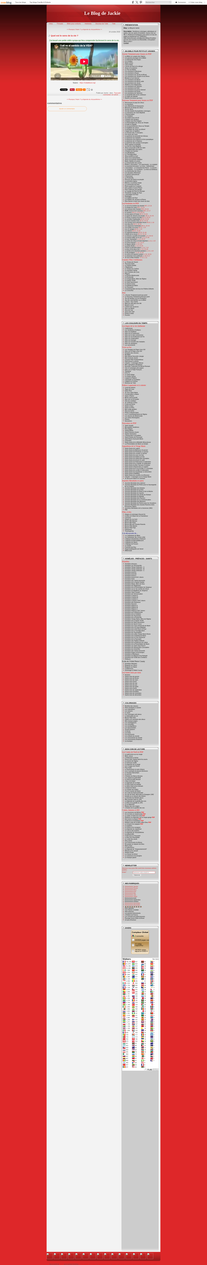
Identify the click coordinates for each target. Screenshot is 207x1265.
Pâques (127, 274)
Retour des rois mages (132, 806)
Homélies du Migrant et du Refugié (136, 656)
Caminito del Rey (130, 547)
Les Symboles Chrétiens (133, 330)
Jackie (61, 1264)
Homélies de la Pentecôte (133, 617)
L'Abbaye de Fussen (131, 544)
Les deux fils (129, 224)
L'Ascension (129, 176)
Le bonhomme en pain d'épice (135, 769)
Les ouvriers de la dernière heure (136, 222)
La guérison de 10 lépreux (133, 141)
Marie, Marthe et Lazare (132, 161)
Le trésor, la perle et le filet (133, 217)
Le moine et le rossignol (132, 827)
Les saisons (129, 711)
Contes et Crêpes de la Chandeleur (136, 516)
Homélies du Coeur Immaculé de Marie (137, 626)
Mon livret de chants (131, 358)
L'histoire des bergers (132, 119)
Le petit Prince (129, 847)
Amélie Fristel (129, 852)
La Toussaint (129, 287)
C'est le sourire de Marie (133, 791)
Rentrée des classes (131, 706)
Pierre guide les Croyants (133, 186)
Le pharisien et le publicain (133, 256)
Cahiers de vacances (132, 307)
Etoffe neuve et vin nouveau (134, 211)
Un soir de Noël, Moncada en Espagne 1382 (139, 794)
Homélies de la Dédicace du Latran (136, 642)
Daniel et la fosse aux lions (133, 98)
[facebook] (132, 2)
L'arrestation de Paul (131, 194)
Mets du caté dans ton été (133, 303)
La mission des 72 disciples (134, 133)
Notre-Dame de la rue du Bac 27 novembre (139, 468)
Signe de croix (129, 389)
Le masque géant (130, 857)
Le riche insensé (130, 242)
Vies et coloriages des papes (134, 368)
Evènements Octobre (131, 901)
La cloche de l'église (131, 761)
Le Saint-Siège (130, 375)
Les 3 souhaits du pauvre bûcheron (136, 771)
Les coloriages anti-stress (133, 714)
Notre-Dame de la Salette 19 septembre (138, 463)
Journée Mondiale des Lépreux (135, 483)
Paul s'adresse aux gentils (133, 189)
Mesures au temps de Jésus (134, 108)
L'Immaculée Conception (133, 435)
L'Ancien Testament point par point (136, 295)
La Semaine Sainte (131, 270)
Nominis (127, 675)
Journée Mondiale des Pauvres (135, 498)
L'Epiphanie (129, 267)
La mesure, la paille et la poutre (135, 236)
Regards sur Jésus (131, 665)
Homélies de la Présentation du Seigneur (138, 587)
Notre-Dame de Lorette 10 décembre (137, 470)
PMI (126, 510)
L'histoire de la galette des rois (135, 808)
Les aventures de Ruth (132, 88)
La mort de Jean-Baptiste (133, 146)
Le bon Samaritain (131, 239)
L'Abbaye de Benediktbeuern (134, 540)
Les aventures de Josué (132, 83)
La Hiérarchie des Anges (133, 60)
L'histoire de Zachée (131, 151)
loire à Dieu (129, 406)
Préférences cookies (150, 1264)
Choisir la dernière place (133, 247)
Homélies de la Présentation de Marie (137, 644)
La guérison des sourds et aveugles (136, 143)
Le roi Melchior (130, 804)
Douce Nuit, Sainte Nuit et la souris (136, 759)
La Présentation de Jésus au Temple (137, 123)
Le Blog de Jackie (102, 13)
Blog (125, 28)
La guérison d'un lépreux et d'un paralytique (139, 139)
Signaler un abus (104, 1264)
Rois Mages (129, 429)
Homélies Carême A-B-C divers (135, 600)
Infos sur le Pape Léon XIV (133, 351)
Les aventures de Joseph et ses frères (137, 76)
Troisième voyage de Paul (133, 193)
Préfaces (128, 659)
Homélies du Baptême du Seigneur (136, 590)
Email (124, 872)
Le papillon (128, 826)
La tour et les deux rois (132, 249)
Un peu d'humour (130, 920)
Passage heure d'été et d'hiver (134, 918)
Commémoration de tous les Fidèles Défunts (139, 289)
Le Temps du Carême (132, 269)
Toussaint (117, 93)
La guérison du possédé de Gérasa (136, 136)
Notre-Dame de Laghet (132, 448)
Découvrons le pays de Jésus (134, 102)
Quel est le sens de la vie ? (64, 35)
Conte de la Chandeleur (133, 821)
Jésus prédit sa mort (131, 156)
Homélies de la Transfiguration (135, 631)
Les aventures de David (132, 91)
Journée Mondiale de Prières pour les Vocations (140, 503)
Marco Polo (128, 846)
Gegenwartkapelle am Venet (134, 549)
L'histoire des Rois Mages (133, 121)
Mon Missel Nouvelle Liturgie (134, 356)
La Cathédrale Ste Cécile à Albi (135, 537)
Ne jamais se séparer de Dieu (134, 844)
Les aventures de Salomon (133, 93)
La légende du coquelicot (133, 829)
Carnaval (128, 518)
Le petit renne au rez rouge (133, 754)
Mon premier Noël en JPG (133, 799)
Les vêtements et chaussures (134, 106)
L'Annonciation (130, 114)
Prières (127, 419)
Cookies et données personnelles (130, 1264)
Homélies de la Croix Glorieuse (135, 637)
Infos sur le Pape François (133, 370)
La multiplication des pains (133, 149)
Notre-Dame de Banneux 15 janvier (136, 450)
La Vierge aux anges (131, 789)
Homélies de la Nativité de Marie (135, 636)
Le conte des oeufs (131, 839)
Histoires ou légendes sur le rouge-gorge (138, 817)
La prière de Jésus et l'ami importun (136, 241)
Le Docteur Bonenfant (132, 773)
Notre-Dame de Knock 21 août (135, 460)
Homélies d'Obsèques (132, 654)
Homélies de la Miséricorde (134, 612)
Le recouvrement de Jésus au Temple (137, 126)
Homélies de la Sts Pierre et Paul (135, 629)
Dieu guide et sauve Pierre (133, 188)
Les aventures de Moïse (132, 80)
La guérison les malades (133, 138)
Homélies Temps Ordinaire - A (134, 567)
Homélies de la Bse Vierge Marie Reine (138, 634)
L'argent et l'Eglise (131, 378)
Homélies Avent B (130, 574)
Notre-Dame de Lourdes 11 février (136, 453)
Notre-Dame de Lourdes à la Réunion (137, 475)
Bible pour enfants (74, 24)
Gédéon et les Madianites (133, 85)
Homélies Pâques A (131, 605)
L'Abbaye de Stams (131, 542)
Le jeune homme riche (132, 221)
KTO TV (127, 373)
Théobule (128, 371)
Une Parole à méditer (132, 910)
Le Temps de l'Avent (131, 262)
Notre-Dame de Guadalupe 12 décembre (138, 472)
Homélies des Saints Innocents (135, 580)
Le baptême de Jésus (132, 128)
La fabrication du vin (131, 716)
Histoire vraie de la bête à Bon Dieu (136, 822)
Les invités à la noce (131, 227)
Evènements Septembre (133, 900)
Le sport (127, 713)
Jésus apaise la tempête (133, 144)
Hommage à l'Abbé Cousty (133, 670)
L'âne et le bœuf (130, 781)
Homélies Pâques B (131, 607)
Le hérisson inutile (131, 763)
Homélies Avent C (130, 575)
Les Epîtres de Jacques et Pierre (135, 199)
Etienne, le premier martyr (133, 183)
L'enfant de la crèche (131, 758)
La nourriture (129, 104)
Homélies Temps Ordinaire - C (134, 570)
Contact (126, 43)
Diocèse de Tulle (101, 24)
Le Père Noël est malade (133, 784)
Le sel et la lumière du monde (134, 206)
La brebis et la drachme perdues (135, 251)
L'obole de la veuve (131, 234)
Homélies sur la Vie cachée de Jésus (137, 589)
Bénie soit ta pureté (131, 397)
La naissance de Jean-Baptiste (135, 113)
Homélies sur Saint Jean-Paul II (135, 646)
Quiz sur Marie (129, 308)
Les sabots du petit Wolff (133, 778)
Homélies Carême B (131, 597)
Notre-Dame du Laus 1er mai (134, 455)
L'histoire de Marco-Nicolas (134, 776)
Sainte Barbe (129, 430)
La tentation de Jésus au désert (135, 129)
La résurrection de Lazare (133, 163)
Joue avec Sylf (129, 312)
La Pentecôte (129, 178)
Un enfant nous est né (132, 118)
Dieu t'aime (128, 841)
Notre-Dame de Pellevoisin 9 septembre (138, 462)
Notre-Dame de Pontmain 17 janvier (136, 452)
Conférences (129, 669)
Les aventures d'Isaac (132, 73)
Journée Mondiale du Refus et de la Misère (139, 491)
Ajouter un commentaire (67, 109)
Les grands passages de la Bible (135, 58)
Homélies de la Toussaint (133, 639)
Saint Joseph (129, 425)
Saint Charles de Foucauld (133, 437)
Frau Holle (128, 768)
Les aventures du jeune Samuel (135, 90)
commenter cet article (111, 95)
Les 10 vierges (129, 229)
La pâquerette (129, 834)
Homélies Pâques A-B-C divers (135, 610)
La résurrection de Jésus (133, 171)
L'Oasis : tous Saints (131, 302)
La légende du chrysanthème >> (91, 29)
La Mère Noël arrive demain (134, 786)
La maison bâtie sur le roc (133, 237)
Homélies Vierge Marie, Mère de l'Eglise (138, 619)
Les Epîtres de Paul (131, 198)
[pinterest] (140, 2)
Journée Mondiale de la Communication (138, 500)
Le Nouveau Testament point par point (137, 297)
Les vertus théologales (132, 417)
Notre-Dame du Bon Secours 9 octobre (137, 465)
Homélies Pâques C (131, 609)
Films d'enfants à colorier (133, 708)
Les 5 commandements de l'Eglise (136, 414)
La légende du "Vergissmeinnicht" (136, 849)
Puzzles (127, 315)
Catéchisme (129, 328)
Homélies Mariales (131, 663)
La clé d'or (128, 774)
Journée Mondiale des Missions (135, 501)
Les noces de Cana (131, 134)
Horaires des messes (132, 353)
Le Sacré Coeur (130, 284)
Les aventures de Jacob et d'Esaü (136, 75)
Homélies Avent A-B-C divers (134, 577)
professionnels (135, 916)
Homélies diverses (131, 564)
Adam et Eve (129, 63)
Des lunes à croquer (131, 819)
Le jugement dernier (131, 232)
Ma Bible (128, 354)
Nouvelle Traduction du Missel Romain (137, 366)
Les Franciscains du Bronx (133, 842)
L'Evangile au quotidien (132, 380)
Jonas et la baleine (131, 68)
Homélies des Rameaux (133, 602)
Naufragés (128, 196)
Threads (60, 24)
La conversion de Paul (132, 184)
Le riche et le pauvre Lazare (134, 254)
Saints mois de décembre (133, 695)
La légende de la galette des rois (135, 801)
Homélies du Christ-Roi (132, 649)
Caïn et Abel (129, 65)
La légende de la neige (132, 783)
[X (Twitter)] (136, 2)
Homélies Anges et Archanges (134, 652)
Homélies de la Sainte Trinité (134, 621)
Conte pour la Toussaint (132, 836)
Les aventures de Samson (133, 86)
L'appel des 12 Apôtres (132, 131)
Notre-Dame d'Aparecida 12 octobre (136, 467)
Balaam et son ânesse (132, 78)
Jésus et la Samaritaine (132, 158)
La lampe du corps (131, 207)
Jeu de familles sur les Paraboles (135, 298)
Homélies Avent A (130, 572)
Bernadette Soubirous (132, 427)
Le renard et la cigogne (132, 824)
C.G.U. (114, 1264)
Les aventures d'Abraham (133, 71)
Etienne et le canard (131, 851)
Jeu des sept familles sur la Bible (135, 300)
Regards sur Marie (131, 667)
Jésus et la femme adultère (133, 159)
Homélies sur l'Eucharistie (133, 565)
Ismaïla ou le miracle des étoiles (135, 796)
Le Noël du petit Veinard (133, 779)
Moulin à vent (129, 305)
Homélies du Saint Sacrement (134, 622)
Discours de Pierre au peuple (134, 179)
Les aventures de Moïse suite (134, 81)
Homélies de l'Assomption (133, 632)
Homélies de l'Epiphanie (133, 585)
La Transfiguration (131, 154)
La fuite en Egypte (131, 124)
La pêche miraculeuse (132, 174)
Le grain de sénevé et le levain (135, 216)
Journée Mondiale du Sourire (134, 493)
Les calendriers (130, 709)
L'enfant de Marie (130, 788)
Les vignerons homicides (133, 226)
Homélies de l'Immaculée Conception (137, 647)
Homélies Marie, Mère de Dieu (135, 584)
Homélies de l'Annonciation (134, 594)
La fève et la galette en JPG (134, 803)
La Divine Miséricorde (132, 275)
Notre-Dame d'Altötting (132, 473)
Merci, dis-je (129, 756)
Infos (51, 24)
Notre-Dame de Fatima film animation (137, 458)
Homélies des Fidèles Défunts (134, 641)
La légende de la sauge (132, 764)
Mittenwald (128, 550)
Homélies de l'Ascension (133, 616)
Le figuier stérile (130, 244)
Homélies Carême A (131, 595)
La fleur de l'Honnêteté (132, 837)
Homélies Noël (130, 579)
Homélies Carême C (131, 599)
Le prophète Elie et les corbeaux (135, 95)
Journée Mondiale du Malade (134, 496)
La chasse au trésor (131, 854)
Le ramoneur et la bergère (133, 856)
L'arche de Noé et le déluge (134, 66)
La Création (128, 61)
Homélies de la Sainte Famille (134, 582)
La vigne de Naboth (131, 96)
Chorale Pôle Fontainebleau (134, 359)
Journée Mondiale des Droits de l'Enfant (138, 495)
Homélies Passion (131, 604)
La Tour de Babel (130, 70)
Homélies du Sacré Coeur (133, 624)
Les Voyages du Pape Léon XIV (135, 349)
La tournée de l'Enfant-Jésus (134, 798)
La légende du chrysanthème (134, 832)
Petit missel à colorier (132, 361)
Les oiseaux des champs (133, 209)
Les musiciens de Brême (133, 812)
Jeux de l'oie (129, 310)
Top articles (84, 1264)
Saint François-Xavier (132, 432)
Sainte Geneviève (130, 434)
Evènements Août (130, 898)
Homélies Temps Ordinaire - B (134, 569)
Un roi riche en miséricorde (133, 814)
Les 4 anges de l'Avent (132, 766)
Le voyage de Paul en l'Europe (135, 191)
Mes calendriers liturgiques (133, 364)
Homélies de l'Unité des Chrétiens (136, 657)
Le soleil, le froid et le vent (133, 816)
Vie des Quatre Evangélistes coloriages (137, 111)
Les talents (128, 231)
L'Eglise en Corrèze (131, 381)
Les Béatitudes (130, 153)
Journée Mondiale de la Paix (134, 490)
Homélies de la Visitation (133, 614)
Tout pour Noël (129, 264)
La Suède (128, 545)
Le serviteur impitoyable (132, 219)
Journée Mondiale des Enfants (135, 488)
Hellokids (88, 24)
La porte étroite (130, 246)
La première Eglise (131, 181)
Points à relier (129, 313)
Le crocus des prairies (132, 831)
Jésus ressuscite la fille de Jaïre (135, 148)
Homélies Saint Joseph (132, 592)
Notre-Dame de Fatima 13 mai (134, 457)
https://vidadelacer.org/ (87, 83)
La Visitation (129, 116)
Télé (113, 24)
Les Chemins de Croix (132, 272)
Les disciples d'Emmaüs (133, 173)
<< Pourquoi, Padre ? (74, 29)
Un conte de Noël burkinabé (134, 793)
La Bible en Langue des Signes (135, 56)
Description (128, 31)
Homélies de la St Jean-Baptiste (135, 627)
